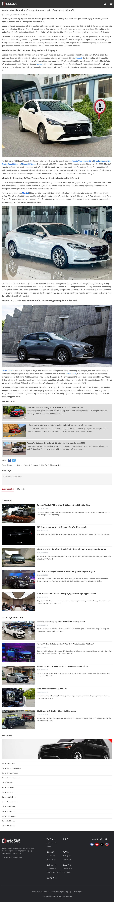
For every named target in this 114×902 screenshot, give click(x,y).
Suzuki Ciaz (13, 164)
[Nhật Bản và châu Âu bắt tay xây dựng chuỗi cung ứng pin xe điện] (18, 602)
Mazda (39, 64)
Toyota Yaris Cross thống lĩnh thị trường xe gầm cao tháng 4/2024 (56, 443)
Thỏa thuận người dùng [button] (59, 892)
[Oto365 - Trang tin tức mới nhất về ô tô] (10, 4)
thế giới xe (67, 872)
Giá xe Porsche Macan (10, 802)
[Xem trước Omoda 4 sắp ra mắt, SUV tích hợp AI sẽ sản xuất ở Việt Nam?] (18, 652)
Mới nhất (20, 489)
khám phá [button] (67, 865)
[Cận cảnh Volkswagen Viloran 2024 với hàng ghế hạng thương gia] (18, 580)
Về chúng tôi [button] (77, 892)
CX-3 (18, 465)
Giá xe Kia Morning (8, 821)
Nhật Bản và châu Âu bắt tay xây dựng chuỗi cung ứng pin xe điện (66, 593)
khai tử (44, 465)
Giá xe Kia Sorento (8, 787)
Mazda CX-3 (7, 371)
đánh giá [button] (50, 852)
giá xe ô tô (51, 878)
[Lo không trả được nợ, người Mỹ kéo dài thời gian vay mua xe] (18, 630)
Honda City (87, 161)
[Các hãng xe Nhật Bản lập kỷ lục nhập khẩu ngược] (18, 719)
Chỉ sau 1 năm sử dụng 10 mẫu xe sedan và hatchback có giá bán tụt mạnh (60, 425)
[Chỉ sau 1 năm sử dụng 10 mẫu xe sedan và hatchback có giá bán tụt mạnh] (14, 430)
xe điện (66, 839)
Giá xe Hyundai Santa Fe (10, 778)
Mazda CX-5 (71, 374)
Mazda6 (25, 193)
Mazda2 (78, 58)
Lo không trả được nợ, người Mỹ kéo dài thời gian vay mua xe (61, 621)
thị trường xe (52, 843)
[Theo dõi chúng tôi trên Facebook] (92, 844)
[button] (107, 3)
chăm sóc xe (51, 869)
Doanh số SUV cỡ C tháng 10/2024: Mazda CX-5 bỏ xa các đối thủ (55, 407)
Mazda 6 (10, 465)
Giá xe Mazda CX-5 (8, 797)
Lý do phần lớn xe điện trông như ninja (52, 689)
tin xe (49, 846)
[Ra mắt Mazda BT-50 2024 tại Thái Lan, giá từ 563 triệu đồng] (18, 513)
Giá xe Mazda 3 (7, 792)
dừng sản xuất (55, 465)
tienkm (29, 15)
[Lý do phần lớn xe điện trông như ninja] (18, 697)
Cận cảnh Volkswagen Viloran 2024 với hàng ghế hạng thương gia (66, 571)
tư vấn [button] (66, 852)
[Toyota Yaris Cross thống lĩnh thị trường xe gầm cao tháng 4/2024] (14, 448)
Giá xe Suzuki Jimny (9, 806)
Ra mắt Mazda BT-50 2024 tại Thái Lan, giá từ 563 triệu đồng (63, 505)
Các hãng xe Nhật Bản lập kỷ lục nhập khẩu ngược (56, 711)
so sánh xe (51, 856)
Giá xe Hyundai (7, 783)
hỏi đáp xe (67, 856)
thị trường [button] (51, 839)
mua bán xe (67, 859)
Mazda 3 (27, 465)
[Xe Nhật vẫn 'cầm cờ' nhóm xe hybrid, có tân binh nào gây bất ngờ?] (18, 675)
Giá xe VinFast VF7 (8, 811)
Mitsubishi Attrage (28, 164)
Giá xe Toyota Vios (8, 763)
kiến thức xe (67, 869)
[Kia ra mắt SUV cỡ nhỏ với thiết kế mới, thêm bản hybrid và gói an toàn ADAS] (18, 557)
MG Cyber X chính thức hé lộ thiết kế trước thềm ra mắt (62, 527)
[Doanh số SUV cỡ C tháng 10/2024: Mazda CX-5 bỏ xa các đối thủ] (14, 412)
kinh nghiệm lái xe (53, 872)
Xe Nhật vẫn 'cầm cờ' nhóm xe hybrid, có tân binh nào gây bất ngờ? (63, 666)
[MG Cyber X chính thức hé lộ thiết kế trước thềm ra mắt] (18, 535)
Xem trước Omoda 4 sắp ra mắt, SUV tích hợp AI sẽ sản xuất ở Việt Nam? (65, 644)
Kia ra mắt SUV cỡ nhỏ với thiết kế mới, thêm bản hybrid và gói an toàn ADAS (71, 549)
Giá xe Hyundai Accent (10, 773)
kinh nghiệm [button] (52, 865)
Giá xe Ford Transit (8, 816)
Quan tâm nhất (8, 489)
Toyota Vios (77, 161)
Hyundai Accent (99, 161)
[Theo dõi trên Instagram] (107, 844)
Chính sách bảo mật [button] (39, 892)
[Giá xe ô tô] (57, 748)
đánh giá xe (51, 859)
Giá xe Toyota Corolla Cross (11, 768)
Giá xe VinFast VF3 (8, 826)
